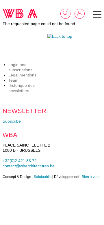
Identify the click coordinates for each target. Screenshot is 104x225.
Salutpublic (42, 177)
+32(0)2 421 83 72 (20, 160)
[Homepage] (20, 13)
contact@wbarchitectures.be (29, 166)
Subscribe (12, 121)
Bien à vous (91, 177)
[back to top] (59, 36)
